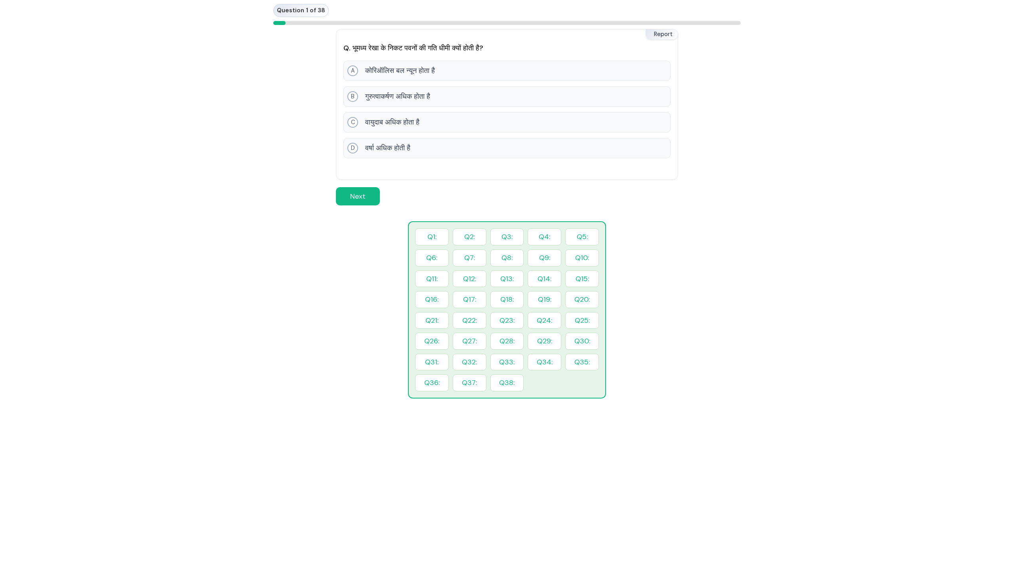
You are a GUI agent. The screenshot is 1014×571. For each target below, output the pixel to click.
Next (358, 196)
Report (663, 34)
